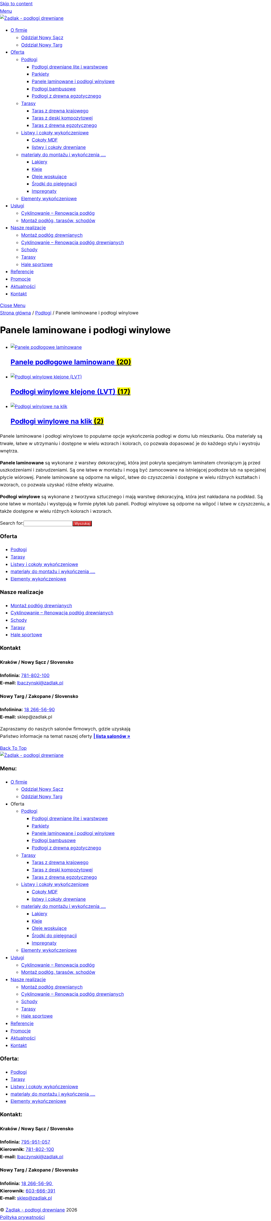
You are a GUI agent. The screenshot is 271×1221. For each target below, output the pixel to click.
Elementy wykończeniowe (49, 198)
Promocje (21, 279)
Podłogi (29, 59)
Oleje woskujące (49, 176)
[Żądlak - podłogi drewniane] (32, 18)
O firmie (19, 30)
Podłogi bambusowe (54, 89)
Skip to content (16, 3)
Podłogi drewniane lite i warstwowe (70, 67)
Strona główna (15, 312)
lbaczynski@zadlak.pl (40, 682)
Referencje (22, 271)
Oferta (17, 52)
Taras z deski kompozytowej (62, 118)
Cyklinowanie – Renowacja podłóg (58, 213)
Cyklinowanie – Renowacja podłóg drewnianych (72, 242)
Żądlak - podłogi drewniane (35, 1210)
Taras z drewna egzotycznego (64, 125)
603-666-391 (40, 1190)
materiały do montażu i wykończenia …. (63, 154)
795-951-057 (35, 1142)
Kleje (37, 169)
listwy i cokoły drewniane (59, 147)
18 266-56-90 (39, 709)
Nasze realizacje (28, 227)
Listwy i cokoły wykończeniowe (55, 132)
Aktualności (23, 286)
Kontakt (19, 293)
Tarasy (28, 103)
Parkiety (40, 74)
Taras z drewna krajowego (60, 110)
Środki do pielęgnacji (54, 183)
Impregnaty (44, 191)
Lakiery (39, 161)
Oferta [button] (17, 804)
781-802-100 (35, 675)
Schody (29, 249)
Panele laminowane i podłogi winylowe (73, 81)
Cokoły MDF (45, 140)
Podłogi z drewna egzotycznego (66, 96)
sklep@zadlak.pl (34, 1198)
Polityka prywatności (22, 1217)
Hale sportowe (37, 264)
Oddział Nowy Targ (41, 45)
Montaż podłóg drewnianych (52, 235)
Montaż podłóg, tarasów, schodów (58, 220)
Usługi (17, 205)
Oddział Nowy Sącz (42, 37)
